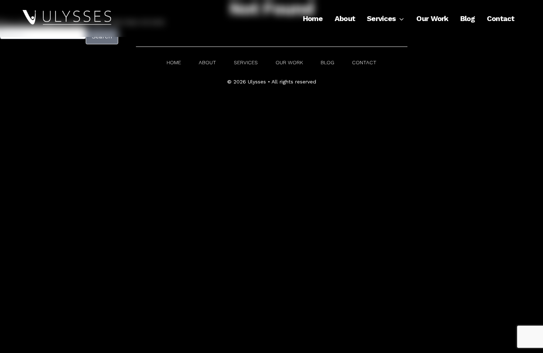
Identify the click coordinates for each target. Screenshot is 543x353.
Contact (501, 18)
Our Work (432, 18)
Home (313, 18)
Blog (467, 18)
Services (381, 18)
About (345, 18)
